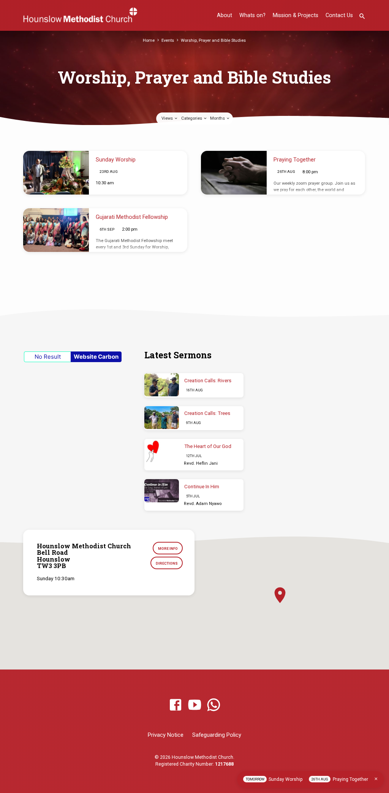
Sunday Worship (116, 160)
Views (167, 118)
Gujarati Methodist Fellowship (132, 217)
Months (218, 118)
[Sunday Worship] (56, 173)
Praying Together (295, 160)
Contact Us (339, 15)
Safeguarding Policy (216, 734)
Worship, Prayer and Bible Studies (213, 40)
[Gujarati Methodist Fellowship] (56, 230)
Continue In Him (201, 486)
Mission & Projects (295, 15)
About (224, 15)
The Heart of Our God (207, 446)
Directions (167, 563)
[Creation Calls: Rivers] (161, 384)
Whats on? (252, 15)
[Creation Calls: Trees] (161, 417)
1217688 (224, 764)
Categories (192, 118)
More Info (168, 548)
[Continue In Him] (161, 490)
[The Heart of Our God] (161, 450)
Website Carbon (96, 356)
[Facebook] (175, 705)
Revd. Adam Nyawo (203, 503)
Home (149, 40)
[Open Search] (362, 16)
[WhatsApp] (213, 705)
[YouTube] (194, 705)
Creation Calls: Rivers (207, 380)
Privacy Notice (165, 734)
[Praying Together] (234, 173)
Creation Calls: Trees (207, 413)
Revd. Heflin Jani (201, 463)
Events (167, 40)
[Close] (376, 779)
